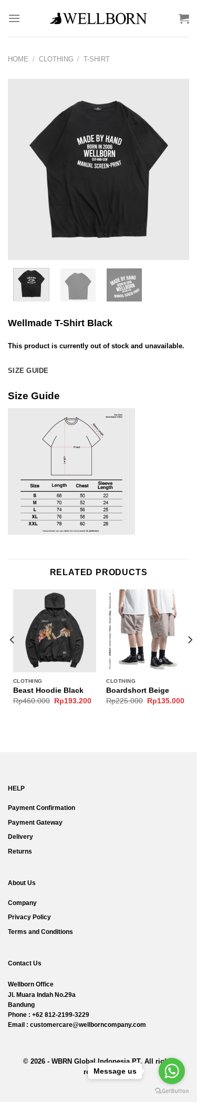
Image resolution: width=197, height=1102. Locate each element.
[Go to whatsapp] (172, 1071)
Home (18, 59)
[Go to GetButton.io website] (172, 1091)
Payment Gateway (35, 822)
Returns (20, 851)
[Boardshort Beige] (147, 630)
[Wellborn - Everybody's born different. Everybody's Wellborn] (98, 18)
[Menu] (14, 18)
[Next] (172, 169)
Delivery (20, 836)
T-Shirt (97, 59)
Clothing (56, 59)
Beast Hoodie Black (48, 690)
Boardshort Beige (137, 690)
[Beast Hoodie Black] (54, 630)
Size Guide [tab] (28, 371)
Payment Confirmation (41, 808)
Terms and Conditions (40, 931)
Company (22, 903)
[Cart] (184, 18)
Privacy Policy (29, 917)
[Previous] (24, 169)
